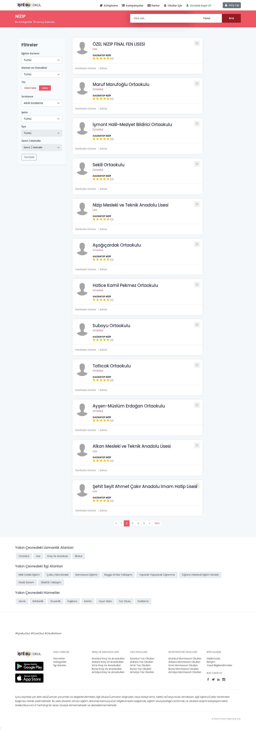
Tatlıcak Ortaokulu (112, 366)
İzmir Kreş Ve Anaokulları (106, 665)
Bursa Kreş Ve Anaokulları (107, 669)
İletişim (211, 662)
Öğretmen (30, 88)
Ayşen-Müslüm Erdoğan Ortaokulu (129, 406)
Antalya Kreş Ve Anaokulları (108, 672)
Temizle (29, 157)
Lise (95, 49)
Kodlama (143, 601)
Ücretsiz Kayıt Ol (200, 5)
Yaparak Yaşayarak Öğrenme (157, 574)
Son (157, 523)
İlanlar (155, 5)
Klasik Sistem (26, 582)
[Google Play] (29, 666)
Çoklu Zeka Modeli (57, 574)
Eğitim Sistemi (30, 53)
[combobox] (41, 60)
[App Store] (29, 678)
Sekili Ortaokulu (109, 165)
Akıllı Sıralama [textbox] (33, 103)
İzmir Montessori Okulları (183, 665)
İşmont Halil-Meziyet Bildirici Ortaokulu (132, 124)
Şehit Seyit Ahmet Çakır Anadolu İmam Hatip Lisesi (145, 486)
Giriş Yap (233, 5)
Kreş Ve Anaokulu (57, 556)
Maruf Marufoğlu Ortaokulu (121, 84)
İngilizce (72, 601)
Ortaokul (98, 89)
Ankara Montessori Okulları (184, 662)
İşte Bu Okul (29, 5)
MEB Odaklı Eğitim (29, 574)
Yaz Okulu (125, 601)
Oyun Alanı (105, 601)
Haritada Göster (85, 68)
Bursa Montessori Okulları (183, 669)
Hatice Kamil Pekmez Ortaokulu (125, 285)
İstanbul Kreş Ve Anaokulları (108, 658)
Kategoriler (60, 662)
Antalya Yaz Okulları (142, 672)
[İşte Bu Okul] (29, 654)
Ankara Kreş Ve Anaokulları (107, 662)
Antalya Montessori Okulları (184, 672)
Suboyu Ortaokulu (111, 325)
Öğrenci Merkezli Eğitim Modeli (200, 574)
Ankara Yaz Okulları (141, 662)
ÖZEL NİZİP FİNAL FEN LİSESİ (119, 44)
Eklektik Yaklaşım (51, 582)
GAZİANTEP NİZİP (102, 55)
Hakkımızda (213, 658)
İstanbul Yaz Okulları (142, 658)
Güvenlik (55, 601)
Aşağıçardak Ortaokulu (117, 245)
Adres (103, 68)
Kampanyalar (134, 5)
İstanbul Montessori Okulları (184, 658)
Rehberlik (38, 601)
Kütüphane (110, 5)
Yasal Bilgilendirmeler (219, 665)
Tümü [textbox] (27, 60)
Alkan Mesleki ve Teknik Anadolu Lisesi (132, 446)
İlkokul (78, 556)
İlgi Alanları (59, 665)
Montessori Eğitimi (86, 574)
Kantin (88, 601)
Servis (22, 601)
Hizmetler (59, 658)
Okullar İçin (174, 5)
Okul (45, 88)
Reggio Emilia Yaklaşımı (118, 574)
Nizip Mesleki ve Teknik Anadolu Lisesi (130, 205)
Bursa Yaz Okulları (140, 669)
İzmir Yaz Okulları (140, 665)
